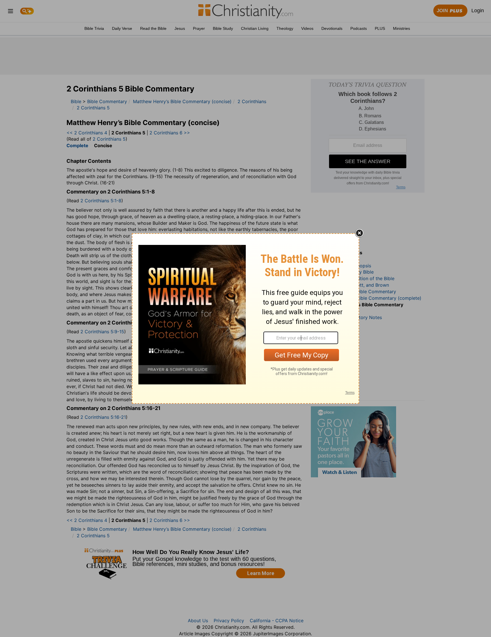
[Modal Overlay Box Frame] (245, 318)
